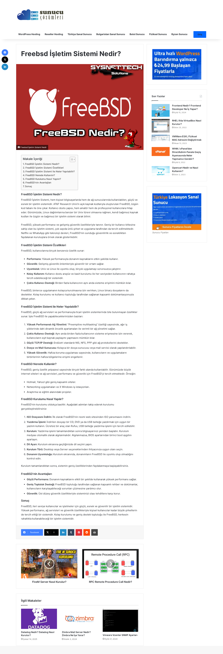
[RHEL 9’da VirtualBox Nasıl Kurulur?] (161, 126)
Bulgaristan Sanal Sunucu (110, 34)
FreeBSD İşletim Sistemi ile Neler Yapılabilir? (50, 171)
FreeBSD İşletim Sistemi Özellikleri (44, 167)
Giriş (200, 34)
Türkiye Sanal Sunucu (80, 34)
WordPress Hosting (29, 34)
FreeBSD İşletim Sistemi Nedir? (42, 164)
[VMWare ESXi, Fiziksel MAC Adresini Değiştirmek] (161, 138)
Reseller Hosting (54, 34)
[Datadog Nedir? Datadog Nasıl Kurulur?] (39, 619)
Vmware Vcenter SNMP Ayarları (120, 635)
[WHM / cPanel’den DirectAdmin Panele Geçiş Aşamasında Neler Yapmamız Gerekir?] (161, 151)
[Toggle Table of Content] (71, 159)
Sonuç (28, 186)
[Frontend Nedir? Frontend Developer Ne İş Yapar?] (161, 110)
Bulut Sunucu (137, 34)
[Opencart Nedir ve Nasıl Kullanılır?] (161, 171)
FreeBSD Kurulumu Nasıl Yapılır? (43, 179)
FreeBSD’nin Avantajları (38, 182)
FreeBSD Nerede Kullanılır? (40, 175)
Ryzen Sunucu (179, 34)
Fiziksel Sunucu (158, 34)
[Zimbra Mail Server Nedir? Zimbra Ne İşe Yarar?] (80, 619)
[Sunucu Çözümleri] (40, 15)
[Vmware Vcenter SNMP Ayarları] (121, 620)
